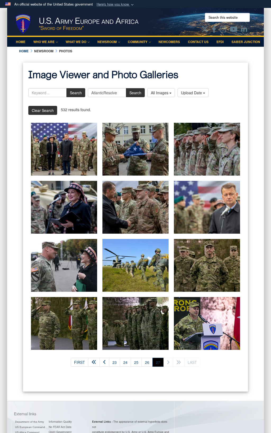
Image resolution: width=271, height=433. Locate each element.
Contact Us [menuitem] (198, 41)
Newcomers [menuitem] (169, 41)
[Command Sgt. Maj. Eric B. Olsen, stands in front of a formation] (207, 265)
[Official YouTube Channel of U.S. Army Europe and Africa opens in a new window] (233, 30)
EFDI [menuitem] (220, 41)
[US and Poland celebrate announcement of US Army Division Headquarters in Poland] (64, 149)
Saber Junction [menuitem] (246, 41)
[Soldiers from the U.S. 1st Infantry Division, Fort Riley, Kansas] (135, 323)
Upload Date (192, 92)
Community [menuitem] (137, 41)
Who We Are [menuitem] (44, 41)
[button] (116, 4)
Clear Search (43, 110)
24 (125, 362)
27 (160, 362)
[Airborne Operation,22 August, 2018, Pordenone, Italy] (135, 265)
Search (76, 92)
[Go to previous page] (104, 362)
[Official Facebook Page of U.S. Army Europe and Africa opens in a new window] (214, 30)
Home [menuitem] (20, 41)
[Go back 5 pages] (94, 362)
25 (136, 362)
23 (114, 362)
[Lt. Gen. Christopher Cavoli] (207, 323)
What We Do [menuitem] (76, 41)
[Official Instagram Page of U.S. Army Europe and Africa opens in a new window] (223, 30)
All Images (160, 92)
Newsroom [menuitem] (107, 41)
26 (147, 362)
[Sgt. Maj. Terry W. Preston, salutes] (64, 323)
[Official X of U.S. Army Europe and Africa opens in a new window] (204, 30)
